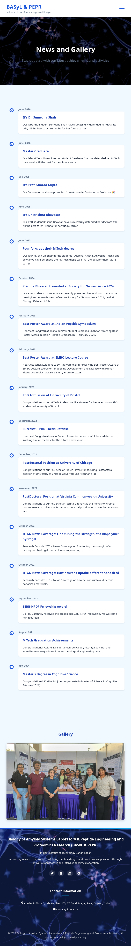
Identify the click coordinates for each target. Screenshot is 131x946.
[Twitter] (52, 873)
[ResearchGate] (61, 873)
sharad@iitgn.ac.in (67, 909)
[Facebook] (79, 873)
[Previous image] (11, 775)
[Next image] (120, 775)
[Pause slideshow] (66, 802)
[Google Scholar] (70, 873)
